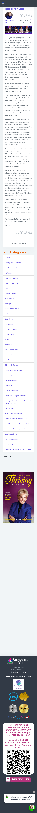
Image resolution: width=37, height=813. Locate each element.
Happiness (9, 375)
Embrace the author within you (16, 419)
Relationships (10, 334)
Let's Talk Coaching (11, 439)
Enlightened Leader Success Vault (17, 424)
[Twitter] (25, 15)
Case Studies (9, 408)
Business (8, 257)
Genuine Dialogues (11, 380)
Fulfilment (8, 273)
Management (9, 298)
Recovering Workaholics (13, 370)
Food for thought (11, 268)
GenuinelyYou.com (19, 672)
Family (7, 360)
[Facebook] (21, 15)
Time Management (11, 350)
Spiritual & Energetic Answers (15, 396)
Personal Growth (11, 329)
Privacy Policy (26, 676)
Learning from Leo (11, 278)
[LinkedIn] (30, 15)
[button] (33, 3)
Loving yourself (10, 293)
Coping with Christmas (13, 263)
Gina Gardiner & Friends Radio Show (18, 449)
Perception (9, 324)
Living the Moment (11, 283)
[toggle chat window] (32, 808)
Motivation (9, 314)
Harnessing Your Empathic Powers (17, 429)
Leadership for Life (11, 434)
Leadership (15, 23)
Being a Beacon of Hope (13, 413)
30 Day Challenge (11, 365)
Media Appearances (12, 309)
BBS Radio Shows (11, 390)
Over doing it (9, 319)
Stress (7, 23)
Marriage (8, 304)
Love (7, 288)
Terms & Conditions (13, 676)
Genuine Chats (10, 355)
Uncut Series (9, 444)
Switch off (8, 344)
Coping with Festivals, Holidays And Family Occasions (18, 402)
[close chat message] (34, 792)
